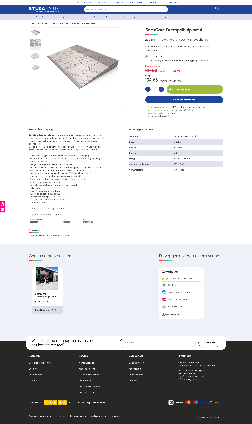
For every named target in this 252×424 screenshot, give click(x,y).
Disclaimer (60, 416)
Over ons (216, 17)
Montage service (88, 368)
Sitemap (116, 416)
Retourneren (35, 374)
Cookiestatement (98, 416)
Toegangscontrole (138, 17)
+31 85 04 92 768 (196, 376)
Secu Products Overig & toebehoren (185, 39)
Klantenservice (86, 362)
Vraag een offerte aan (184, 99)
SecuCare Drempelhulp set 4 (83, 23)
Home (31, 23)
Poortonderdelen (101, 17)
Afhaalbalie (85, 380)
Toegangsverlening (157, 17)
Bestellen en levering (40, 362)
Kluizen (89, 17)
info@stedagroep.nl (187, 379)
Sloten (125, 17)
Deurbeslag (34, 17)
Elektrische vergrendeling (52, 17)
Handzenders (136, 374)
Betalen (33, 368)
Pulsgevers (115, 17)
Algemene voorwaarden (40, 416)
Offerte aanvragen (89, 374)
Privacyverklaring (78, 416)
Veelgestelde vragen (90, 386)
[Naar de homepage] (51, 9)
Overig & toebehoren (59, 23)
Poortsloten (135, 368)
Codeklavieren (136, 362)
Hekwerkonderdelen (75, 17)
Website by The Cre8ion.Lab (210, 417)
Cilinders (133, 380)
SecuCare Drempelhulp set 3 (45, 295)
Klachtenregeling (87, 392)
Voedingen (172, 17)
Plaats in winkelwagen (180, 89)
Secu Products (157, 50)
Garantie (33, 380)
